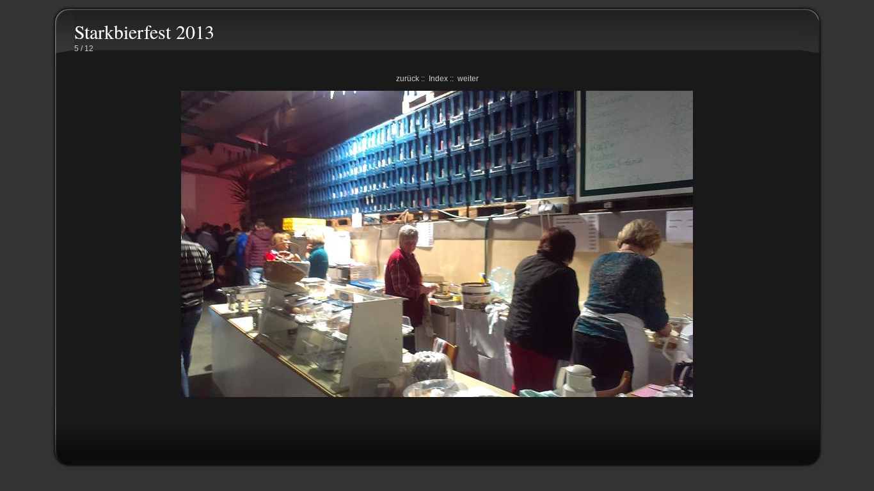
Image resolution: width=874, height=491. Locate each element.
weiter (468, 78)
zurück (407, 78)
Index (438, 78)
